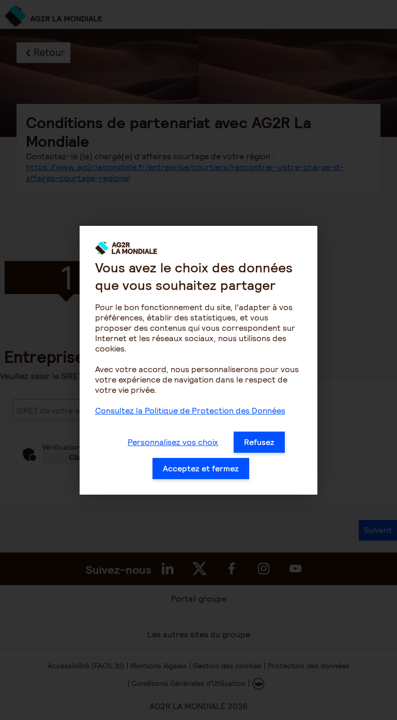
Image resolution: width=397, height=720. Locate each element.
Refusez (259, 442)
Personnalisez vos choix (173, 442)
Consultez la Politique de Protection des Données (190, 410)
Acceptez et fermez (201, 468)
